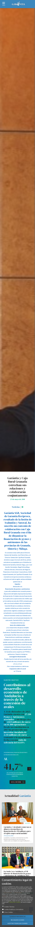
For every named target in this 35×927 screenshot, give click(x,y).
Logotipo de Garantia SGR (18, 4)
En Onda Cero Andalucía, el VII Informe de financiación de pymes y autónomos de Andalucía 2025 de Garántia (17, 874)
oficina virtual (17, 664)
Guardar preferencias (17, 916)
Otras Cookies (8, 912)
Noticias (16, 506)
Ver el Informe (16, 782)
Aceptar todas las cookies (17, 923)
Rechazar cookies (17, 920)
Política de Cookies (14, 902)
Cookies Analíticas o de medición (13, 909)
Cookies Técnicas (9, 907)
